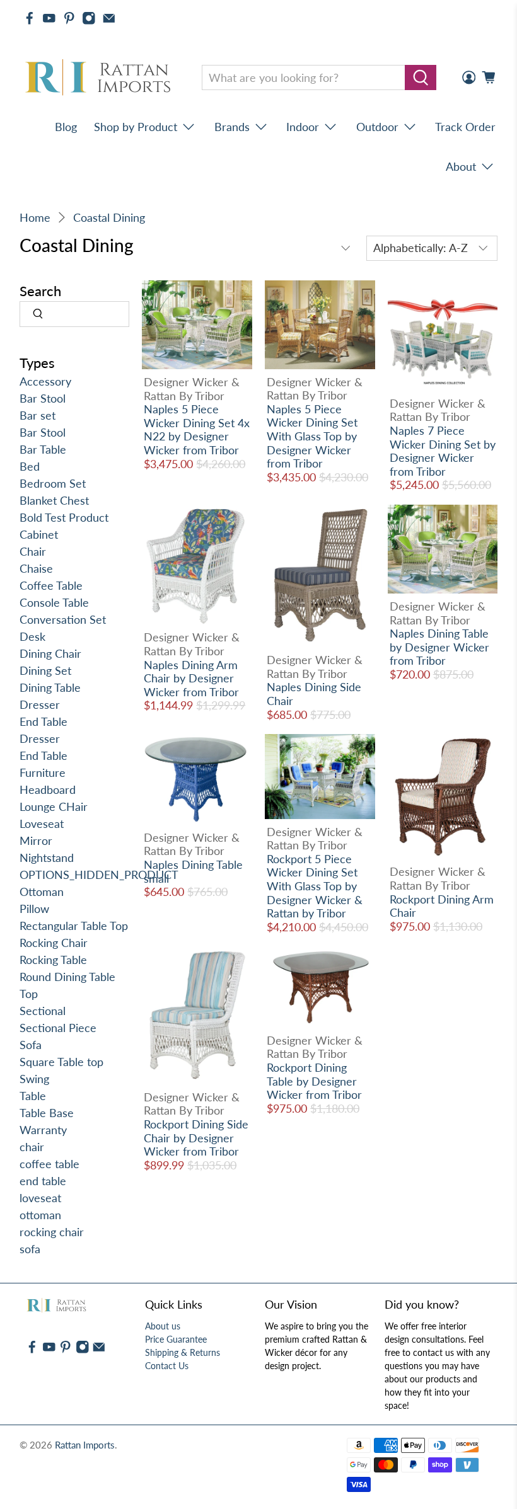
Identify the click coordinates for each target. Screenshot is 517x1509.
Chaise (36, 568)
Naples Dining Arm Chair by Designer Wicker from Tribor (191, 678)
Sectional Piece (58, 1028)
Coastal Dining (109, 217)
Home (35, 217)
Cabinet (39, 534)
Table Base (47, 1113)
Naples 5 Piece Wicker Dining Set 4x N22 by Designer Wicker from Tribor (197, 429)
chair (32, 1147)
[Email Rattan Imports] (109, 18)
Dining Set (45, 670)
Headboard (48, 789)
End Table (43, 721)
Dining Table (50, 687)
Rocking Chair (54, 943)
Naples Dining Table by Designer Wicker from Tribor (439, 646)
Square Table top (61, 1062)
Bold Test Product (64, 517)
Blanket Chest (54, 500)
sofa (30, 1249)
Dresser (40, 704)
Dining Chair (50, 653)
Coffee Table (51, 585)
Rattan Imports (85, 1444)
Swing (34, 1079)
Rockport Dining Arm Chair (442, 906)
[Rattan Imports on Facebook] (30, 18)
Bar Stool (43, 398)
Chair (33, 551)
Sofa (31, 1045)
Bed (30, 466)
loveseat (40, 1198)
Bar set (37, 415)
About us (162, 1326)
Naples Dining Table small (193, 871)
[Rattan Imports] (100, 77)
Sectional (43, 1011)
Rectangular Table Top (74, 925)
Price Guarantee (176, 1339)
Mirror (36, 840)
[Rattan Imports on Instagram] (89, 18)
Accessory (45, 381)
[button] (516, 1504)
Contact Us (167, 1365)
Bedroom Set (53, 483)
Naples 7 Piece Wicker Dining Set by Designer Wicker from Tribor (443, 450)
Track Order (465, 127)
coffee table (49, 1164)
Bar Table (43, 449)
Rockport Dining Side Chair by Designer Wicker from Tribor (196, 1137)
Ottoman (42, 891)
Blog (66, 127)
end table (43, 1181)
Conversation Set (63, 619)
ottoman (40, 1215)
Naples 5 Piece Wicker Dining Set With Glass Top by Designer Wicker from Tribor (312, 436)
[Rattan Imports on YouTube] (49, 18)
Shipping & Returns (182, 1352)
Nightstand (47, 857)
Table (33, 1096)
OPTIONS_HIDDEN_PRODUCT (99, 874)
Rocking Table (53, 960)
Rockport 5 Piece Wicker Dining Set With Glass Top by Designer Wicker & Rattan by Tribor (315, 886)
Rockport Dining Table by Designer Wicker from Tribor (314, 1080)
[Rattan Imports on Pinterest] (69, 18)
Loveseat (42, 823)
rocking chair (52, 1232)
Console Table (54, 602)
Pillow (34, 908)
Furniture (43, 772)
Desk (32, 636)
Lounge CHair (54, 806)
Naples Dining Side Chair (314, 694)
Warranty (43, 1130)
